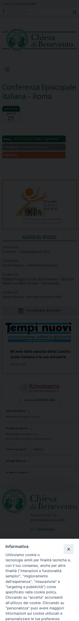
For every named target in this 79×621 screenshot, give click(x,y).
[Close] (68, 549)
